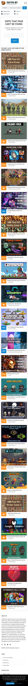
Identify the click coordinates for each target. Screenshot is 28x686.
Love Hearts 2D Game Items (14, 583)
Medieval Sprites (12, 561)
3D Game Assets (12, 119)
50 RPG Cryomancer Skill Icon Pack (16, 94)
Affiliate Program (6, 673)
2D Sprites (11, 258)
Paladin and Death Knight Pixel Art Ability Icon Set (16, 234)
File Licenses (5, 660)
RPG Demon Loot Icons (13, 373)
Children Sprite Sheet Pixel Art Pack (16, 140)
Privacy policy (18, 683)
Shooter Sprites (12, 445)
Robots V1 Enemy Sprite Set (14, 490)
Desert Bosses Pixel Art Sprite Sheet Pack (16, 466)
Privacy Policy (6, 665)
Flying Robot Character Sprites (15, 257)
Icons (10, 212)
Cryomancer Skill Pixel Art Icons (15, 606)
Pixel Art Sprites (12, 142)
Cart (17, 14)
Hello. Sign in (6, 14)
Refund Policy (6, 662)
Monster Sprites (12, 398)
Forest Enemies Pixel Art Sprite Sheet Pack (16, 536)
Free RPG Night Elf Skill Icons (14, 210)
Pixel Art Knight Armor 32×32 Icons (16, 71)
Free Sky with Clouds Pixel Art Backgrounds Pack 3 (16, 350)
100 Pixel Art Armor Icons (13, 513)
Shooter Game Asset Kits (14, 305)
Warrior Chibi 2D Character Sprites (16, 560)
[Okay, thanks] (26, 680)
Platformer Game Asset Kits (14, 188)
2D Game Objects (12, 328)
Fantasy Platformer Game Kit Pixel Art (16, 187)
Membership (6, 11)
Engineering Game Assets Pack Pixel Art (16, 280)
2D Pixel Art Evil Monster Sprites (15, 420)
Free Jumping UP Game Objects (15, 327)
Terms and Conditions (8, 657)
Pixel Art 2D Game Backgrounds (15, 352)
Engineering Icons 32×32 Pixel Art (16, 164)
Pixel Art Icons (12, 72)
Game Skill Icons (12, 95)
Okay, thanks (10, 683)
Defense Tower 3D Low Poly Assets (16, 117)
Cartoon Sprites (12, 491)
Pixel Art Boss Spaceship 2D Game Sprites (16, 443)
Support (18, 11)
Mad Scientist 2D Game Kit (14, 303)
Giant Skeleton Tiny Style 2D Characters (16, 397)
